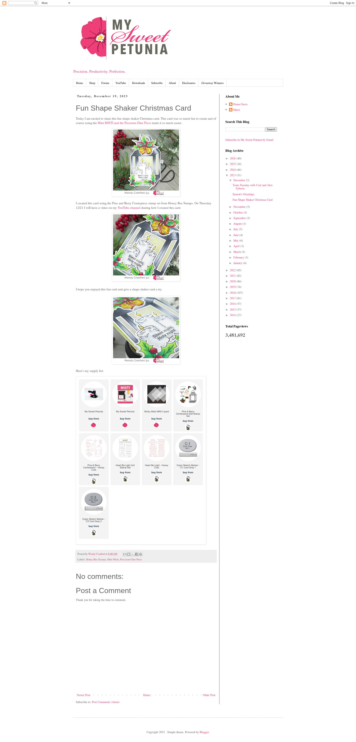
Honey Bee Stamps (96, 559)
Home (79, 83)
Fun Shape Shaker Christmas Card (253, 200)
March (237, 252)
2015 (233, 309)
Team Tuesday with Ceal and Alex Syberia (253, 186)
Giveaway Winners (212, 83)
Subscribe (157, 83)
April (236, 246)
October (238, 212)
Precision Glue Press (131, 559)
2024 (233, 170)
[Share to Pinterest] (140, 554)
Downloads (138, 83)
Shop (92, 83)
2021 (233, 276)
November (239, 207)
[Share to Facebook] (137, 554)
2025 (233, 164)
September (240, 218)
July (236, 229)
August (237, 224)
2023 (233, 175)
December (239, 180)
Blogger (204, 732)
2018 (233, 292)
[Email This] (125, 554)
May (236, 240)
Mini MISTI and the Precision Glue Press (124, 123)
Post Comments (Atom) (105, 702)
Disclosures (188, 83)
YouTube (120, 83)
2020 (233, 281)
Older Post (209, 695)
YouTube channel (129, 208)
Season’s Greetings (243, 194)
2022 (233, 270)
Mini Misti (113, 559)
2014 (233, 315)
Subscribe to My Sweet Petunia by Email (249, 140)
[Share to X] (133, 554)
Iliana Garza (240, 104)
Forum (105, 83)
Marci (236, 110)
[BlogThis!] (129, 554)
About (172, 83)
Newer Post (83, 695)
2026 (233, 158)
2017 (233, 298)
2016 (233, 304)
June (236, 235)
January (238, 263)
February (239, 257)
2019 (233, 287)
